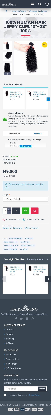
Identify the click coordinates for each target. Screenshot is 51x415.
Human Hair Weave (18, 11)
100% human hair (15, 238)
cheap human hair (10, 242)
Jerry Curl (23, 249)
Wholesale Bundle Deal (38, 11)
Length (5, 195)
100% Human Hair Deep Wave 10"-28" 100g (16, 94)
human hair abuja (10, 249)
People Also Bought (13, 84)
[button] (7, 41)
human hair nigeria (11, 245)
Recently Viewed (35, 259)
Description (15, 133)
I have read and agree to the (23, 395)
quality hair (25, 242)
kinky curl (28, 238)
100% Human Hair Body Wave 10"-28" (39, 94)
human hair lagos (27, 245)
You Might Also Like (14, 259)
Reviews (38, 133)
